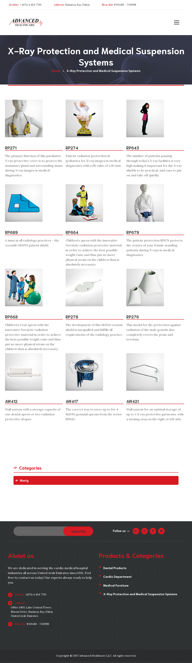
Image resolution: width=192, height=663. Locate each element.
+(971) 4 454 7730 (30, 594)
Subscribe (78, 531)
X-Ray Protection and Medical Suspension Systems (140, 594)
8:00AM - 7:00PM (31, 624)
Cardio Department (117, 576)
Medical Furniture (116, 585)
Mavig (24, 480)
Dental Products (114, 568)
